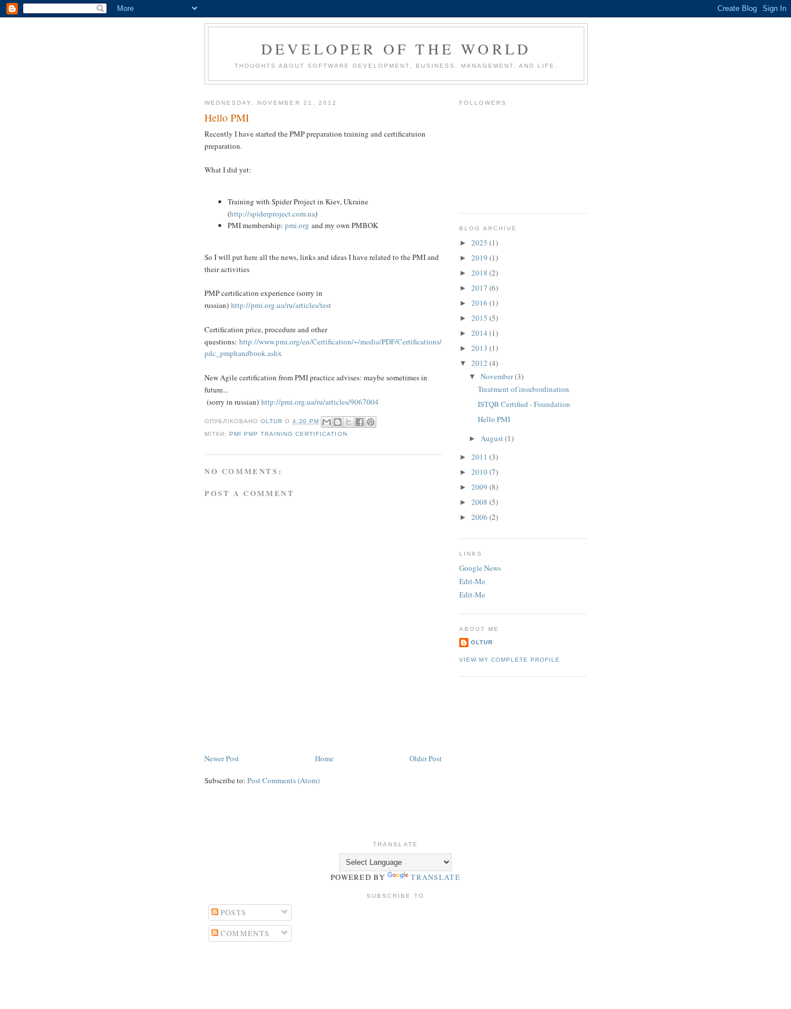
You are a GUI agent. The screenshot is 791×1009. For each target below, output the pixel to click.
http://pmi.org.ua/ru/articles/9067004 (320, 402)
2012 (480, 363)
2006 (480, 517)
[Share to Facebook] (359, 422)
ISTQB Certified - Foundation (524, 404)
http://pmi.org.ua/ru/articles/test (281, 305)
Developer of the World (396, 48)
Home (324, 758)
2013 (480, 348)
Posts (232, 912)
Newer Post (221, 758)
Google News (480, 568)
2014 (480, 333)
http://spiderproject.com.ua (272, 213)
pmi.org (297, 225)
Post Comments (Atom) (283, 780)
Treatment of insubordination (523, 389)
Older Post (425, 758)
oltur (482, 642)
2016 (480, 303)
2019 (480, 257)
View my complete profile (509, 659)
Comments (244, 933)
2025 (480, 242)
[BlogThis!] (337, 422)
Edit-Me (472, 581)
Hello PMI (494, 419)
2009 (480, 487)
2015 (480, 318)
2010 (480, 472)
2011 (480, 457)
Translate (435, 877)
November (498, 376)
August (493, 438)
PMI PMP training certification (288, 434)
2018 (480, 272)
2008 (480, 502)
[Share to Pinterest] (370, 422)
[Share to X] (348, 422)
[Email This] (326, 422)
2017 (480, 287)
